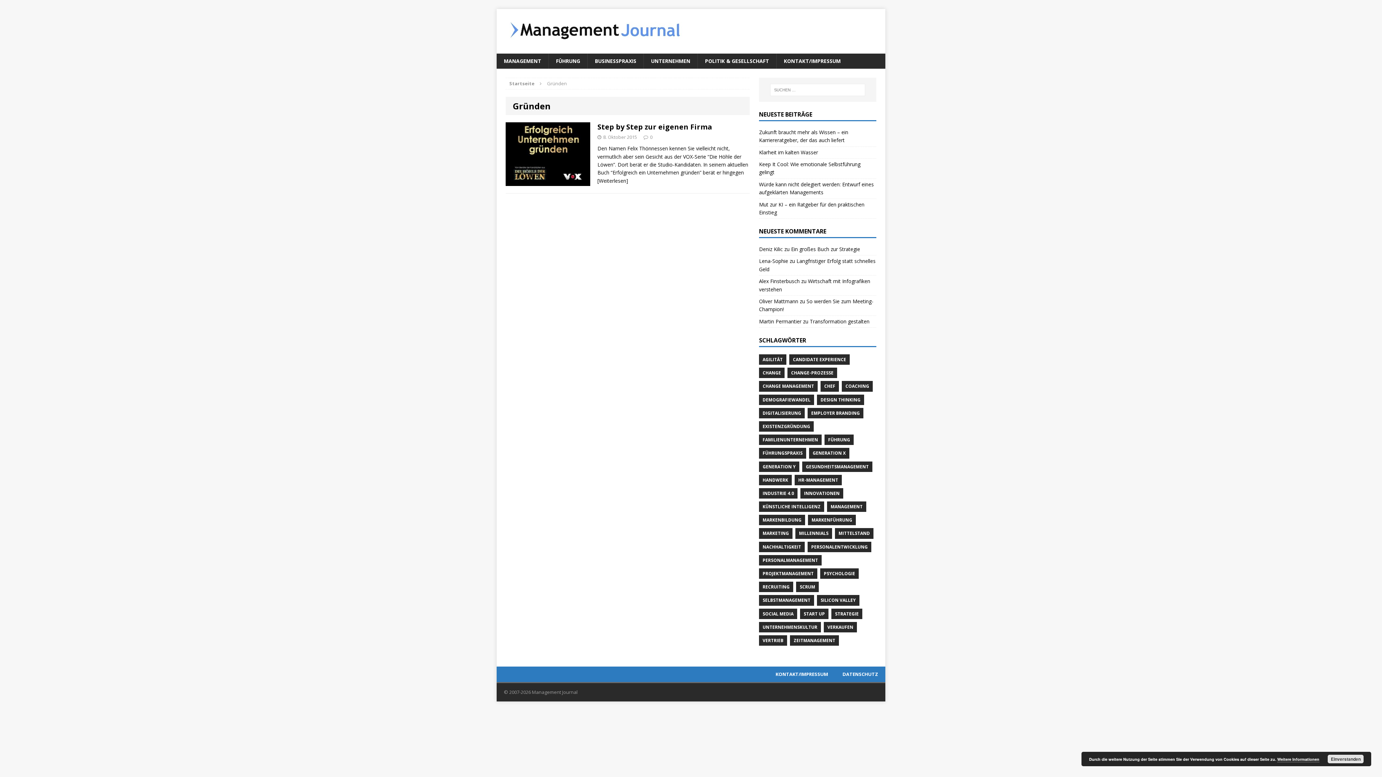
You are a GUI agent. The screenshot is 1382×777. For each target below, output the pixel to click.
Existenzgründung (786, 426)
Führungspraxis (783, 453)
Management (522, 61)
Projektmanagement (788, 574)
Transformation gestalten (840, 321)
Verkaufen (840, 627)
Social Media (778, 614)
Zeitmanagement (814, 640)
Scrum (807, 587)
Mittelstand (854, 533)
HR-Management (818, 480)
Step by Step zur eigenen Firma (654, 127)
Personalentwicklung (839, 547)
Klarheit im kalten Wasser (788, 152)
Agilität (773, 359)
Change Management (788, 386)
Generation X (829, 453)
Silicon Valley (838, 600)
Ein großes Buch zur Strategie (825, 249)
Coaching (857, 386)
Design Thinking (841, 400)
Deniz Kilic (771, 249)
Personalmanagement (790, 560)
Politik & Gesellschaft (737, 61)
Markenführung (832, 520)
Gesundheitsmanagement (837, 467)
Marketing (776, 533)
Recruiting (776, 587)
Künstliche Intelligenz (792, 507)
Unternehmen (670, 61)
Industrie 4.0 (778, 493)
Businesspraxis (615, 61)
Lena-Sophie (773, 261)
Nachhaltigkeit (782, 547)
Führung (568, 61)
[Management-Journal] (691, 31)
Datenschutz (860, 674)
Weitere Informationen (1298, 759)
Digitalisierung (782, 413)
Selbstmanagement (786, 600)
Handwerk (775, 480)
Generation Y (779, 467)
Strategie (847, 614)
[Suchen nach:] (818, 90)
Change (772, 373)
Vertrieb (773, 640)
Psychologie (839, 574)
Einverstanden (1346, 759)
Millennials (813, 533)
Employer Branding (835, 413)
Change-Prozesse (812, 373)
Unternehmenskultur (790, 627)
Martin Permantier (780, 321)
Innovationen (822, 493)
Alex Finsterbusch (779, 281)
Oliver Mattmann (778, 301)
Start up (814, 614)
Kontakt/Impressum (812, 61)
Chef (829, 386)
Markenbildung (782, 520)
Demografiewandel (786, 400)
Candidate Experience (819, 359)
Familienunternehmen (790, 440)
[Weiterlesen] (612, 180)
